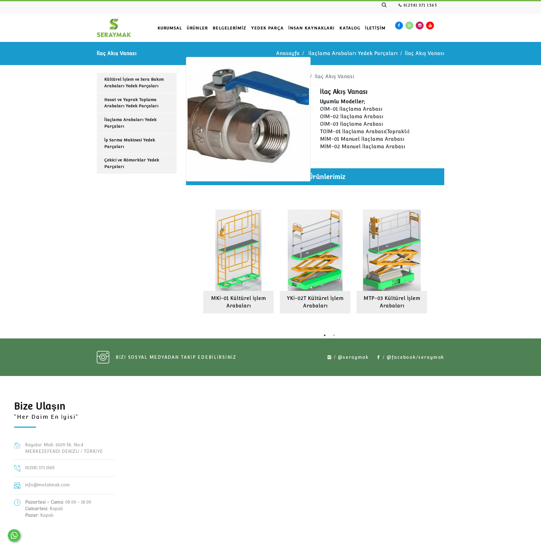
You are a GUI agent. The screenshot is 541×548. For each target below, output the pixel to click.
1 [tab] (325, 335)
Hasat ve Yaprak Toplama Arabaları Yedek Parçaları (131, 103)
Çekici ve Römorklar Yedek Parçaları (131, 163)
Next (449, 259)
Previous (181, 259)
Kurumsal (169, 28)
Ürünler (197, 28)
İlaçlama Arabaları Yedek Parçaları (353, 53)
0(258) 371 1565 (419, 5)
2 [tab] (334, 335)
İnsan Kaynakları (311, 28)
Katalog (349, 28)
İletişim (375, 28)
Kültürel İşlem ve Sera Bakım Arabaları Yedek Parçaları (134, 82)
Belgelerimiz (229, 28)
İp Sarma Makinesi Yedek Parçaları (129, 143)
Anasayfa (288, 53)
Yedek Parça (267, 28)
